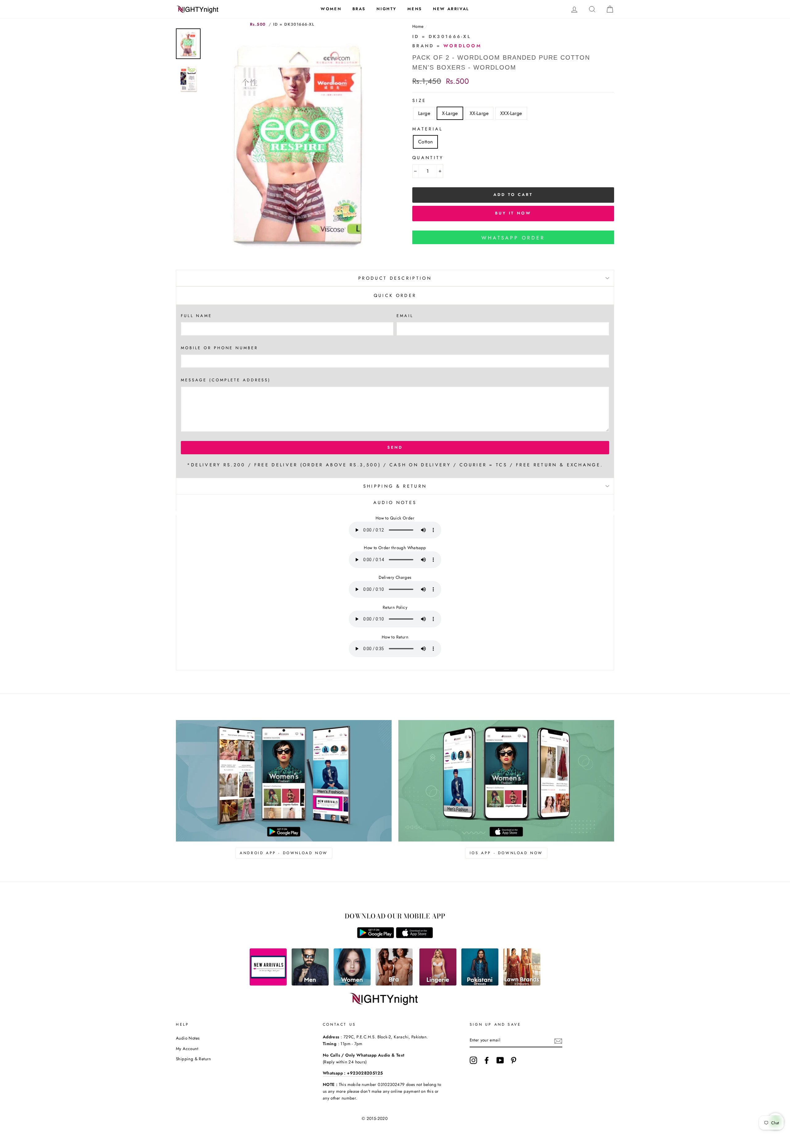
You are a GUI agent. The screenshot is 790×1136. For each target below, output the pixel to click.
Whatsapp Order (513, 237)
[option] (298, 145)
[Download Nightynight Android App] (375, 936)
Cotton (425, 141)
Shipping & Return (395, 486)
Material (427, 129)
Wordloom (462, 46)
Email (405, 316)
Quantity (428, 158)
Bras (359, 9)
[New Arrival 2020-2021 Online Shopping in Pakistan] (268, 983)
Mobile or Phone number (219, 348)
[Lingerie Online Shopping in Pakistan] (437, 983)
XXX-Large (511, 113)
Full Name (196, 316)
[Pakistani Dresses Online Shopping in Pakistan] (479, 983)
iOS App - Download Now (506, 853)
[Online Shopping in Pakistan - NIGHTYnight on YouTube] (500, 1060)
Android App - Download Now (284, 853)
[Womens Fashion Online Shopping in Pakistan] (352, 983)
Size (419, 100)
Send (395, 447)
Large (424, 113)
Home (418, 26)
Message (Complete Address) (226, 380)
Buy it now (513, 213)
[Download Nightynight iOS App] (414, 936)
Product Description (395, 278)
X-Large (450, 113)
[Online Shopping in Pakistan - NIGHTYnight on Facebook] (486, 1060)
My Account (187, 1048)
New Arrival (451, 9)
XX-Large (479, 113)
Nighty (386, 9)
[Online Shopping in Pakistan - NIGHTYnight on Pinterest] (513, 1060)
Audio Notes (187, 1038)
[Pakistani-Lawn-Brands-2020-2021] (521, 983)
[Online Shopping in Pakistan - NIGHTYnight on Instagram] (473, 1060)
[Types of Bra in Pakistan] (394, 983)
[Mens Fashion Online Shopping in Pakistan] (310, 983)
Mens (414, 9)
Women (331, 9)
